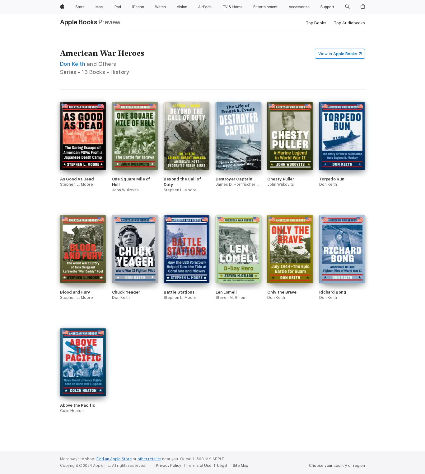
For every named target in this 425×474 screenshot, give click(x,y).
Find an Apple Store (114, 459)
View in (337, 53)
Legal (222, 465)
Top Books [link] (316, 23)
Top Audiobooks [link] (349, 23)
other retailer (149, 459)
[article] (83, 158)
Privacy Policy (168, 465)
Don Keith (72, 63)
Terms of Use (199, 465)
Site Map (240, 465)
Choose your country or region (337, 465)
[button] (347, 7)
